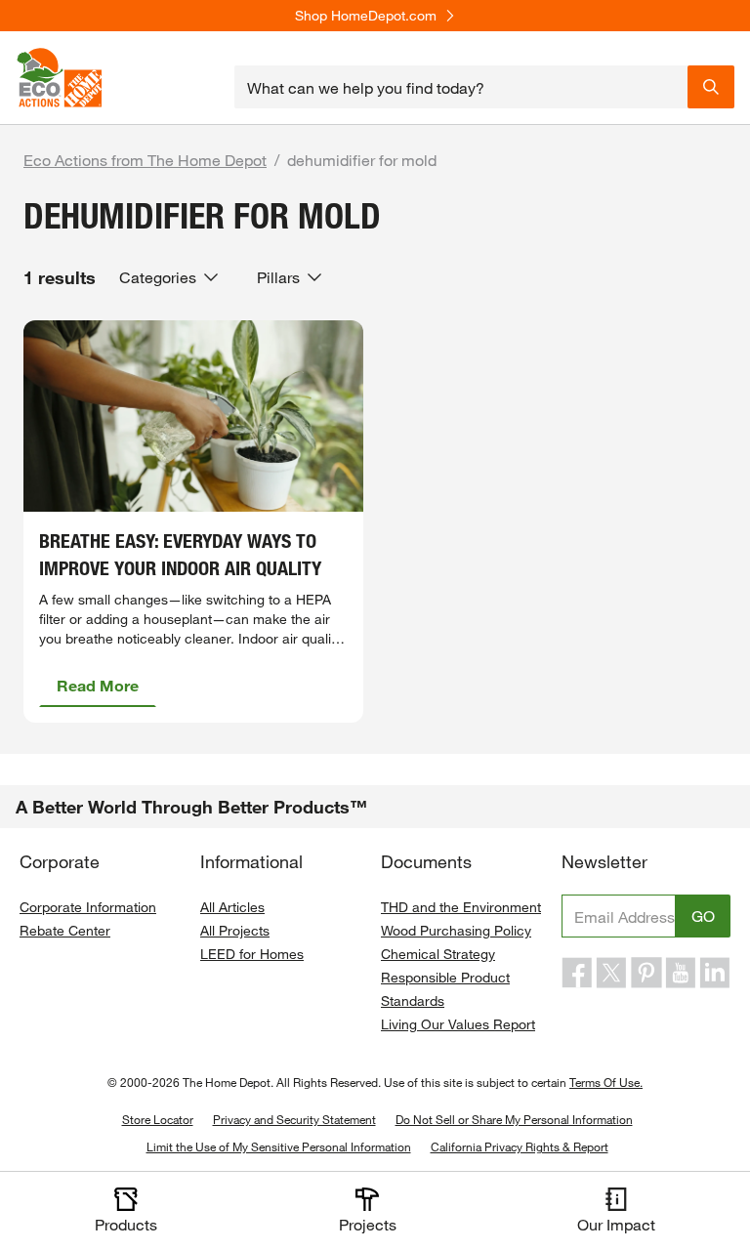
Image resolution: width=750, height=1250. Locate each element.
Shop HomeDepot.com (366, 15)
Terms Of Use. (606, 1082)
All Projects (235, 930)
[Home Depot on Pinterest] (646, 972)
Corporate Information (88, 906)
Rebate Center (65, 930)
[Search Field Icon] (711, 86)
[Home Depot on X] (611, 972)
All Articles (232, 906)
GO (703, 915)
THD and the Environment (461, 906)
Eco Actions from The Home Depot (145, 159)
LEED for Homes (252, 953)
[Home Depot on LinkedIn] (714, 972)
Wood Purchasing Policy (456, 930)
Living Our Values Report (458, 1024)
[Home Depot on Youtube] (680, 972)
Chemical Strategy (438, 953)
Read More (98, 685)
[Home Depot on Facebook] (577, 972)
